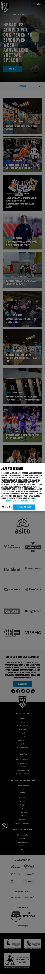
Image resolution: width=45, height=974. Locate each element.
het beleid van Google (24, 501)
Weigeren (6, 507)
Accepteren (24, 507)
